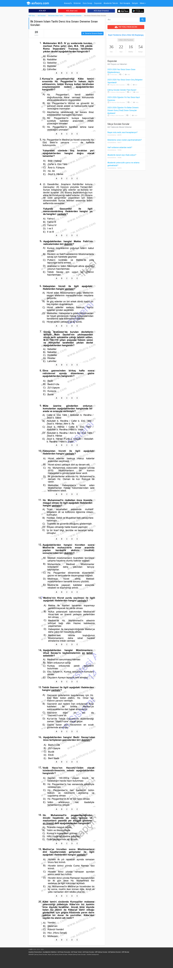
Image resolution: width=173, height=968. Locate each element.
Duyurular (98, 3)
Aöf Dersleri (42, 15)
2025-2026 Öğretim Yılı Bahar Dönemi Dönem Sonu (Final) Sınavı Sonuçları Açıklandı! (123, 110)
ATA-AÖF (42, 11)
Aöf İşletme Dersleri (114, 952)
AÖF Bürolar (125, 952)
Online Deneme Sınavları (74, 15)
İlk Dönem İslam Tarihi (55, 15)
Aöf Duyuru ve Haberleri (117, 64)
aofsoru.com (37, 3)
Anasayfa (68, 3)
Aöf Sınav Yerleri (76, 952)
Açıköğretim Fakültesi (50, 952)
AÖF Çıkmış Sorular (101, 952)
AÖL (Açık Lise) (71, 11)
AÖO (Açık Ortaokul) (101, 11)
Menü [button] (142, 3)
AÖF (31, 949)
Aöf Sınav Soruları (88, 952)
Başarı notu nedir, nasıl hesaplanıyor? (122, 132)
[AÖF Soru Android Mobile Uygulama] (138, 11)
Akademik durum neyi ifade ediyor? (121, 155)
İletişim (135, 3)
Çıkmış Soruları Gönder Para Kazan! (121, 90)
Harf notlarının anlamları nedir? (119, 147)
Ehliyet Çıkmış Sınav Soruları (77, 954)
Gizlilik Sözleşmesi (93, 954)
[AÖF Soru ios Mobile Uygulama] (123, 11)
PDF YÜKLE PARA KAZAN (126, 27)
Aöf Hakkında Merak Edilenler (119, 127)
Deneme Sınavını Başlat (92, 33)
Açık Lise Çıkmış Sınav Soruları (57, 954)
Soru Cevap (87, 3)
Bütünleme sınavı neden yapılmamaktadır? (124, 140)
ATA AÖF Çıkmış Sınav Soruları (38, 954)
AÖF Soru (32, 15)
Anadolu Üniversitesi (35, 952)
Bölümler (77, 3)
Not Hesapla (125, 3)
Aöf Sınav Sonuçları (64, 952)
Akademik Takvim (111, 3)
